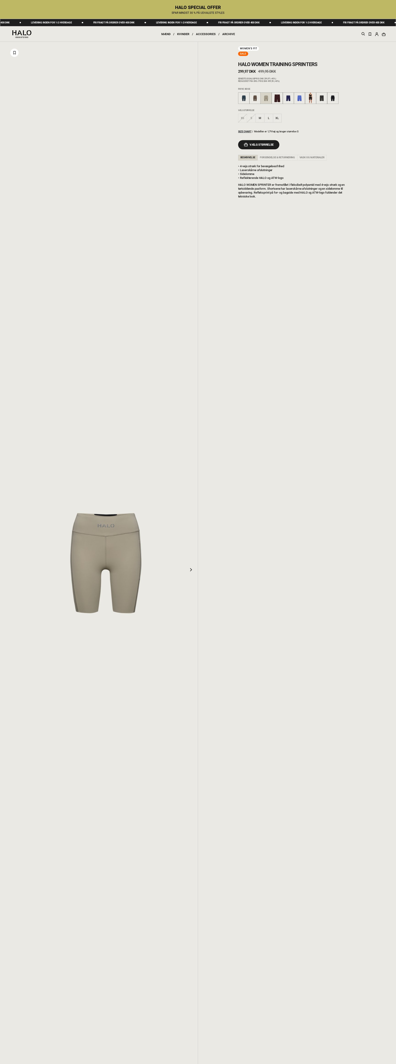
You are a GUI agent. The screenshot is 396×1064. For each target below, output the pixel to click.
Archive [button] (228, 34)
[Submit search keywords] (363, 35)
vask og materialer (312, 157)
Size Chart (245, 131)
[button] (377, 34)
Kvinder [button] (183, 34)
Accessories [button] (206, 34)
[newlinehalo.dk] (21, 34)
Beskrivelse (247, 157)
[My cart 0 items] (384, 34)
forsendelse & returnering (277, 157)
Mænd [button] (165, 34)
